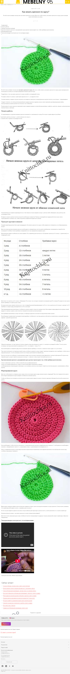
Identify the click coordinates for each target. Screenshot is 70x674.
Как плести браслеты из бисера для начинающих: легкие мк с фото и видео (21, 593)
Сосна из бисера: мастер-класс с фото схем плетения (16, 586)
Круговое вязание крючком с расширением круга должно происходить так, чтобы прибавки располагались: (27, 30)
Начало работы (5, 27)
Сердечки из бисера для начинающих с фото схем (15, 608)
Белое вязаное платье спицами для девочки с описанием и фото (19, 588)
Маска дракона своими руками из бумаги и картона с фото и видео (19, 596)
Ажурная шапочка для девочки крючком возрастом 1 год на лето (19, 598)
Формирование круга (6, 31)
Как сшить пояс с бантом (9, 605)
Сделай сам (35, 8)
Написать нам (9, 662)
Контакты (3, 659)
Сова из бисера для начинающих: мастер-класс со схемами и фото (19, 591)
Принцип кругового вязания (8, 28)
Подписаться (6, 624)
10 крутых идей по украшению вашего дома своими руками (17, 600)
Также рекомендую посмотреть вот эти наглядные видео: (15, 33)
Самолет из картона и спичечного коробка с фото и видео (17, 603)
